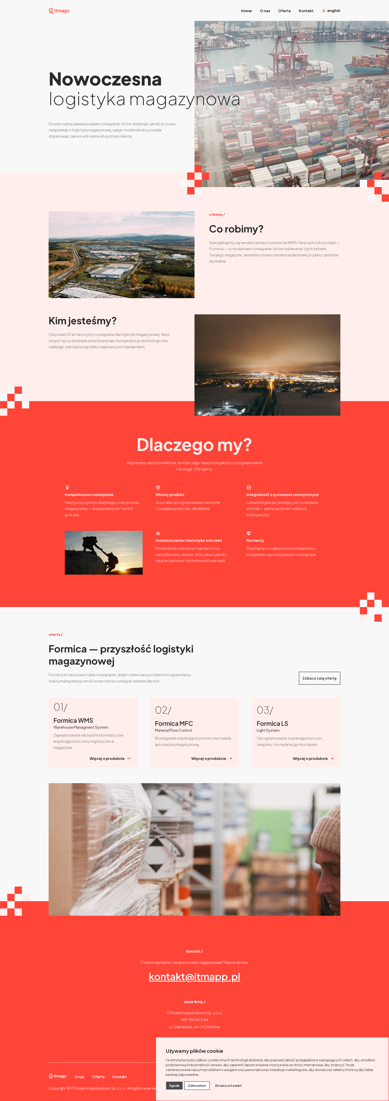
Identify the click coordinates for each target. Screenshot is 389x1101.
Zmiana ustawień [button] (228, 1085)
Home (246, 10)
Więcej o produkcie (107, 758)
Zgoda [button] (174, 1085)
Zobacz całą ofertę (319, 678)
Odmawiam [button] (197, 1085)
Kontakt (306, 10)
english (333, 10)
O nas (265, 10)
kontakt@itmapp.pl (194, 976)
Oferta (284, 10)
